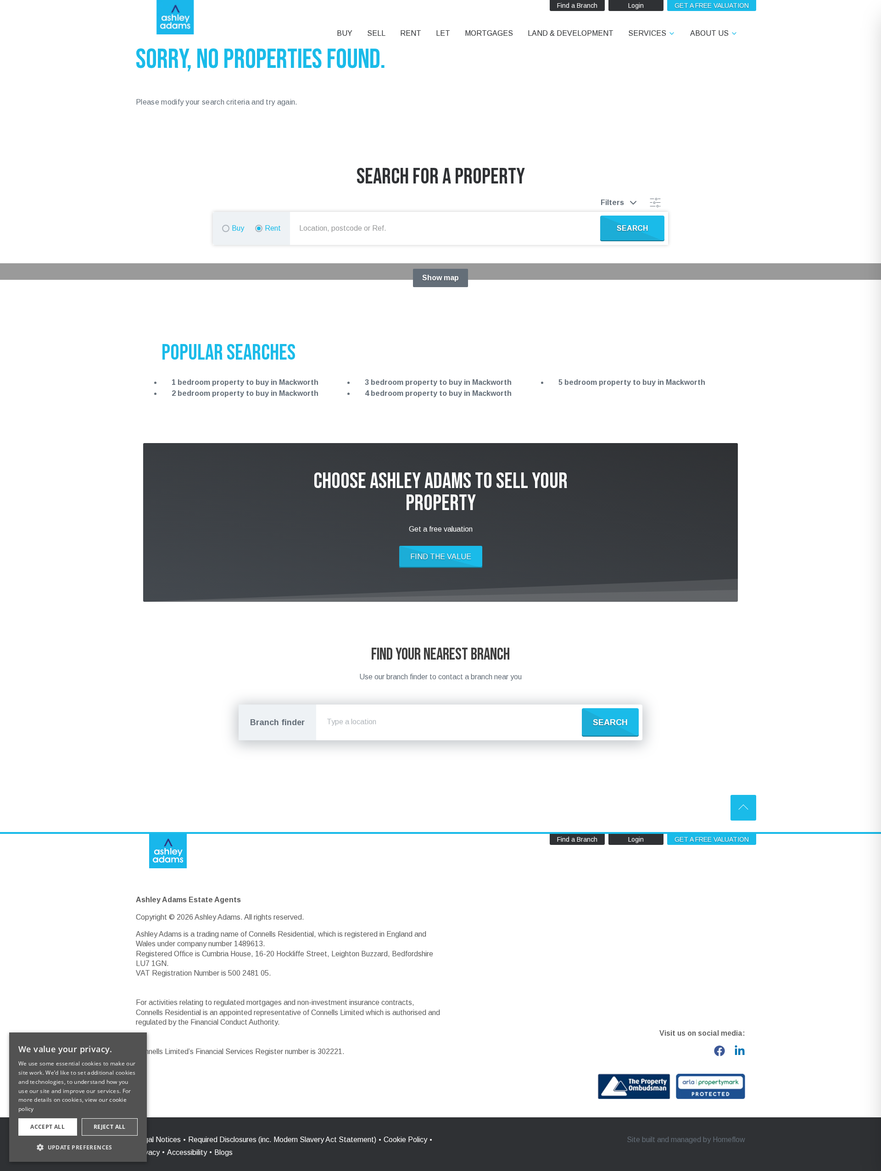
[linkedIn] (739, 1050)
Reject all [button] (110, 1127)
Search (610, 722)
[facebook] (719, 1050)
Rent (273, 228)
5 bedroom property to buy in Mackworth (631, 382)
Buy (238, 228)
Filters (612, 202)
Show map (440, 278)
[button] (78, 1147)
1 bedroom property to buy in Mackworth (245, 382)
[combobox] (447, 228)
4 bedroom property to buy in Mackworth (438, 393)
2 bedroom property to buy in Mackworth (245, 393)
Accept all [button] (47, 1127)
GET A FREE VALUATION (712, 5)
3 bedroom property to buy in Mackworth (438, 382)
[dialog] (78, 1097)
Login (636, 5)
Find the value (440, 557)
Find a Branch (577, 5)
